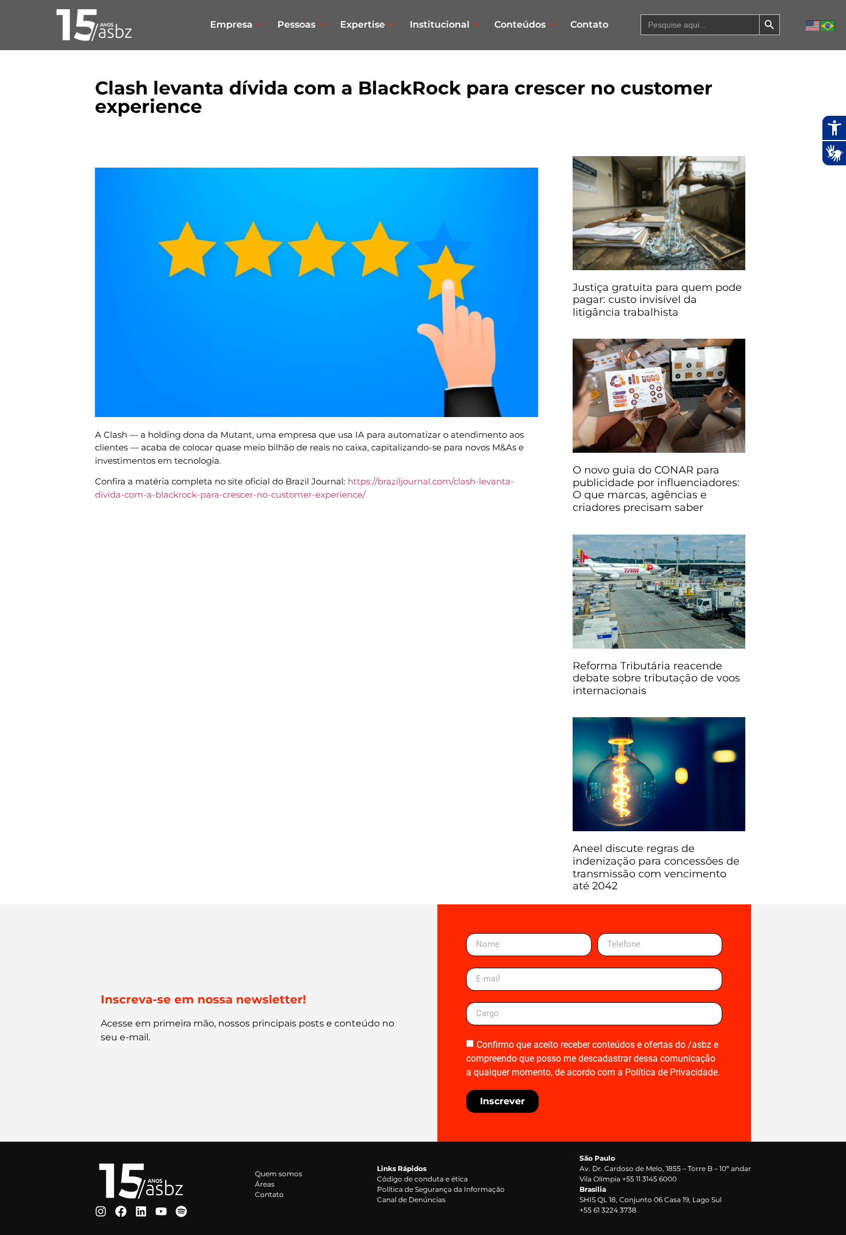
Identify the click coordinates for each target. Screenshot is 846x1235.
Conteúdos (520, 24)
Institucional (440, 24)
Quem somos (278, 1173)
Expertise (362, 24)
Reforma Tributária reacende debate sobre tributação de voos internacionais (656, 678)
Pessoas (296, 24)
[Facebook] (121, 1211)
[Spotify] (181, 1211)
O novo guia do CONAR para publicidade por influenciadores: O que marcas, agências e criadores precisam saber (656, 489)
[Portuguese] (828, 25)
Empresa (231, 24)
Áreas (265, 1184)
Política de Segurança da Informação (441, 1189)
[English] (813, 25)
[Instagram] (100, 1211)
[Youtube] (161, 1211)
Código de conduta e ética (422, 1179)
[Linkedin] (141, 1211)
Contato (589, 24)
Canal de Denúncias (411, 1199)
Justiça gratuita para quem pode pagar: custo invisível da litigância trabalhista (657, 300)
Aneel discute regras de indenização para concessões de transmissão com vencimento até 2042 (656, 867)
